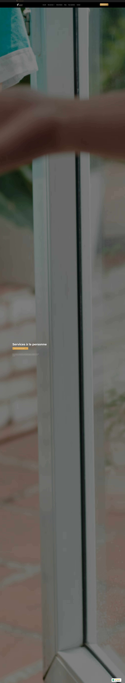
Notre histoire (59, 4)
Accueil (44, 4)
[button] (116, 680)
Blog (65, 4)
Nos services (50, 4)
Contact (78, 4)
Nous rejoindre (71, 4)
